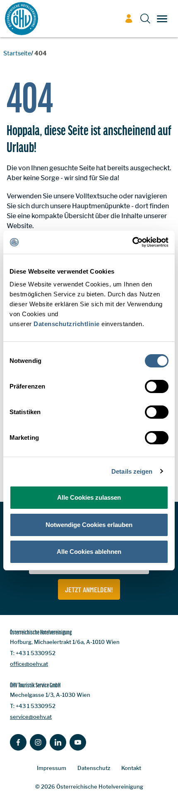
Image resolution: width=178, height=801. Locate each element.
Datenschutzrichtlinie (67, 323)
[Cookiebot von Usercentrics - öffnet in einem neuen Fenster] (132, 242)
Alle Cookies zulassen (89, 497)
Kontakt (131, 768)
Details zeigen (131, 471)
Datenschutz (93, 768)
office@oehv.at (29, 663)
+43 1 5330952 (35, 653)
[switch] (156, 386)
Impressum (51, 768)
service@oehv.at (31, 716)
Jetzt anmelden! (89, 589)
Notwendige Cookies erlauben (89, 524)
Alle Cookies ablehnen (89, 551)
